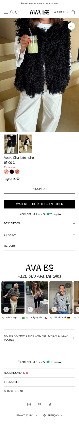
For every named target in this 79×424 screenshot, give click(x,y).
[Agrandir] (13, 297)
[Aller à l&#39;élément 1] (11, 144)
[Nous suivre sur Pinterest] (39, 404)
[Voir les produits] (6, 309)
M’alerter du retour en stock (39, 204)
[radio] (6, 171)
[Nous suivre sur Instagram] (29, 404)
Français (53, 415)
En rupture (39, 188)
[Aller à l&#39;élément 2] (25, 144)
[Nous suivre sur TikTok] (50, 404)
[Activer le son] (68, 285)
